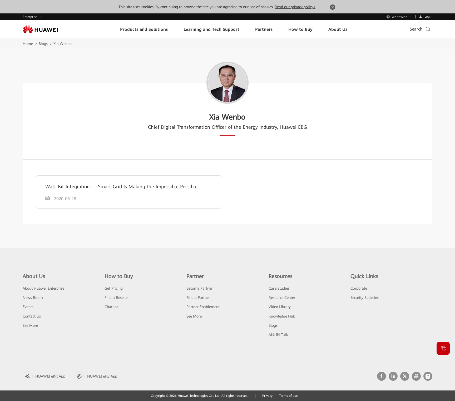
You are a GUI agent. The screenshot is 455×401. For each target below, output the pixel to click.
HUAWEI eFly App (102, 376)
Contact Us (32, 316)
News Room (33, 297)
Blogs (43, 44)
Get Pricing (114, 288)
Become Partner (199, 288)
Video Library (280, 307)
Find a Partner (198, 297)
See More (30, 325)
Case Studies (279, 288)
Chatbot (111, 307)
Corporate (358, 288)
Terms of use (288, 396)
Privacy (267, 396)
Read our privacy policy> (295, 7)
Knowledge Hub (282, 316)
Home (28, 44)
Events (28, 307)
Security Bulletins (364, 297)
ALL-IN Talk (278, 335)
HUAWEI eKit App (50, 376)
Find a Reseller (117, 297)
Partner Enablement (203, 307)
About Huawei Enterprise (43, 288)
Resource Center (282, 297)
